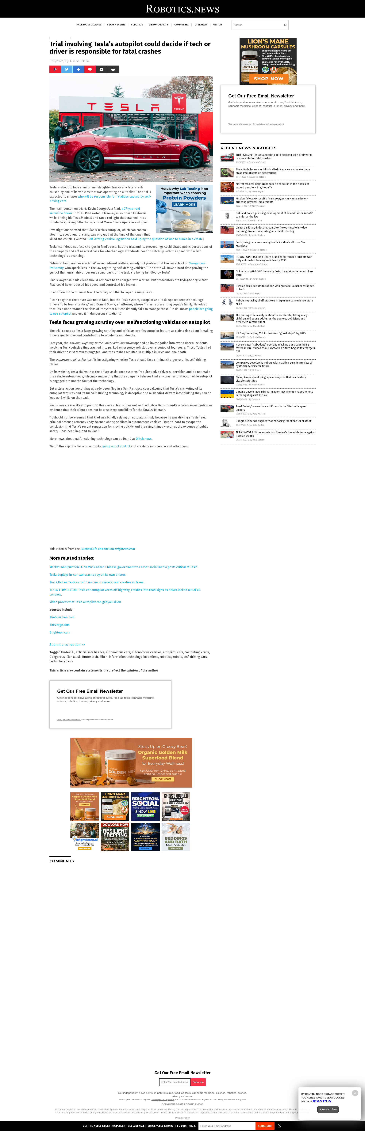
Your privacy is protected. (69, 719)
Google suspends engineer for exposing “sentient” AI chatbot (273, 421)
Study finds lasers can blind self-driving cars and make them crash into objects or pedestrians (273, 171)
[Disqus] (131, 913)
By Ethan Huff (256, 220)
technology (57, 661)
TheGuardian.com (61, 617)
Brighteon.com (125, 549)
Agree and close (328, 1109)
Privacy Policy (182, 1118)
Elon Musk (73, 657)
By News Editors (257, 326)
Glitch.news (144, 439)
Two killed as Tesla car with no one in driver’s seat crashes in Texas (96, 582)
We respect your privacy (163, 1099)
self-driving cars (195, 657)
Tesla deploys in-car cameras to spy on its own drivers (87, 575)
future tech (90, 657)
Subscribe (265, 1126)
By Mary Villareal (257, 206)
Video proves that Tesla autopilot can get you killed (85, 602)
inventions (150, 657)
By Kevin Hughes (256, 191)
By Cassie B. (254, 399)
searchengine (116, 24)
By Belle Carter (257, 425)
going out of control (116, 446)
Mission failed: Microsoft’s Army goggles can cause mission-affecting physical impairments (272, 200)
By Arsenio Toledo (257, 162)
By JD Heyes (254, 293)
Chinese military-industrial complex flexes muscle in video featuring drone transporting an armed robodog (271, 229)
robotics (137, 24)
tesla (69, 661)
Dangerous (57, 657)
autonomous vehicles (146, 652)
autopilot (169, 652)
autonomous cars (118, 652)
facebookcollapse (89, 24)
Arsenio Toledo (79, 61)
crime (205, 652)
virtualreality (158, 24)
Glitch (103, 657)
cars (180, 652)
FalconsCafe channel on (98, 549)
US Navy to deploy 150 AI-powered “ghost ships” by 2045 (271, 333)
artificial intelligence (90, 652)
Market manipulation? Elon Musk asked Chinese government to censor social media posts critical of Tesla (123, 567)
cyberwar (200, 24)
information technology (125, 657)
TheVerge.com (59, 625)
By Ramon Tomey (257, 308)
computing (181, 24)
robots (177, 657)
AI (73, 652)
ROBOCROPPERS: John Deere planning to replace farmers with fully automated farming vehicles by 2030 (274, 258)
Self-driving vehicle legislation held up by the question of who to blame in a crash (145, 239)
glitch (217, 24)
